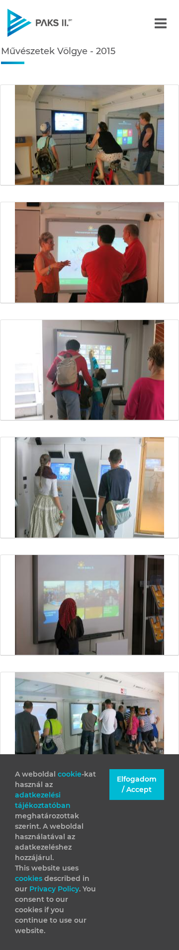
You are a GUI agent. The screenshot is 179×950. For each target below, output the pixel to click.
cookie (70, 774)
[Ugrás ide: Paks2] (57, 22)
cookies (29, 878)
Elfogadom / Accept (137, 784)
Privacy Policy (54, 888)
